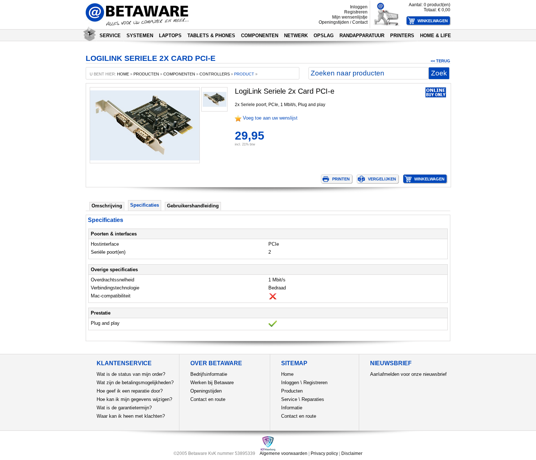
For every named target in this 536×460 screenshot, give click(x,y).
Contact (360, 22)
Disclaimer (351, 453)
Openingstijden (334, 22)
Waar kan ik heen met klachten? (131, 416)
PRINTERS (402, 35)
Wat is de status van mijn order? (131, 374)
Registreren (356, 12)
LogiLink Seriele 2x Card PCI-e (284, 91)
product (244, 74)
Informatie (291, 407)
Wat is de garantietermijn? (124, 407)
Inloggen (359, 6)
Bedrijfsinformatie (208, 374)
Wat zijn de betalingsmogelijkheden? (135, 382)
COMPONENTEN (259, 35)
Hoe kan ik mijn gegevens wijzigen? (134, 399)
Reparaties (313, 399)
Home (287, 374)
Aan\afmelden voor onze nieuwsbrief (408, 374)
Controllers (214, 74)
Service (289, 399)
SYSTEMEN (140, 35)
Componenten (179, 74)
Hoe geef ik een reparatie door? (130, 391)
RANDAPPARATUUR (361, 35)
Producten (292, 391)
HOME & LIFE (435, 35)
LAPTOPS (170, 35)
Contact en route (207, 399)
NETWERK (296, 35)
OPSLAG (324, 35)
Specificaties (144, 205)
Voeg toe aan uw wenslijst (270, 118)
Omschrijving (107, 205)
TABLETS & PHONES (211, 35)
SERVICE (110, 35)
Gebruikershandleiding (193, 205)
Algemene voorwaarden (283, 453)
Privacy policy (324, 453)
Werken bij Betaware (212, 382)
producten (146, 74)
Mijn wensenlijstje (350, 17)
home (123, 74)
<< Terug (440, 61)
